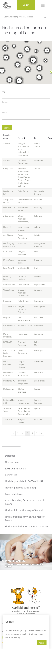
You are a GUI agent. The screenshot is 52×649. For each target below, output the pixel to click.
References (11, 474)
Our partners (12, 462)
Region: (5, 102)
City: (3, 91)
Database (10, 455)
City (36, 138)
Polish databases (14, 494)
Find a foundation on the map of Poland (27, 526)
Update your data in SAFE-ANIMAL (24, 481)
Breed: (4, 112)
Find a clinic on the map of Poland (24, 510)
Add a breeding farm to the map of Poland (24, 502)
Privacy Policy (14, 637)
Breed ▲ (21, 138)
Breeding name (7, 136)
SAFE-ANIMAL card (15, 468)
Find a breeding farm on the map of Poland (24, 518)
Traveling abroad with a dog (20, 487)
